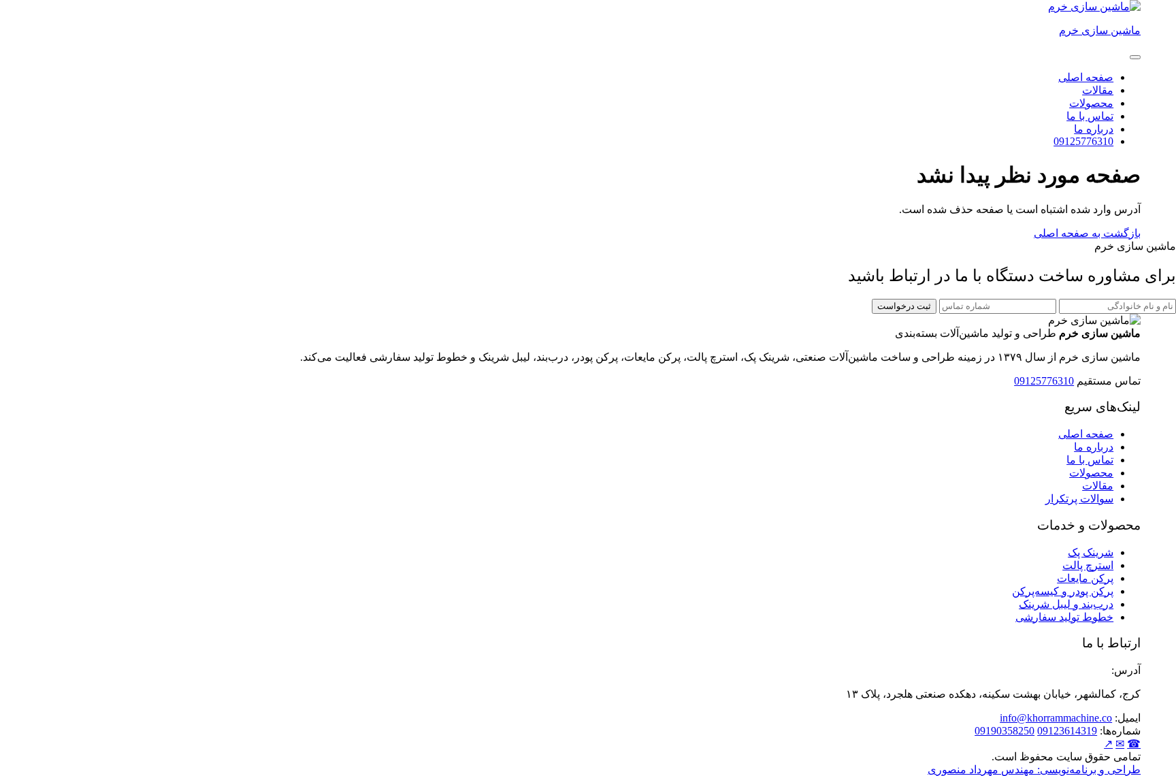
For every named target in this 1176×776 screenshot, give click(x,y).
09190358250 (1004, 731)
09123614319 (1067, 731)
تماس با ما (1089, 116)
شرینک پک (1090, 552)
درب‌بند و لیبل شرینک (1066, 604)
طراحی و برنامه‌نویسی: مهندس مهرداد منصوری (1034, 769)
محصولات (1091, 103)
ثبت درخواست (904, 306)
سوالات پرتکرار (1079, 498)
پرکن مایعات (1085, 578)
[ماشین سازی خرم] (1094, 6)
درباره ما (1093, 129)
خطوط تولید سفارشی (1064, 617)
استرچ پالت (1087, 565)
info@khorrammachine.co (1056, 718)
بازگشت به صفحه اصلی (1087, 233)
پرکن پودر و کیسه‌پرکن (1062, 591)
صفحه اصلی (1085, 77)
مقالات (1097, 90)
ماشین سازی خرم (1100, 30)
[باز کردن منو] (1135, 57)
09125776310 (1083, 141)
